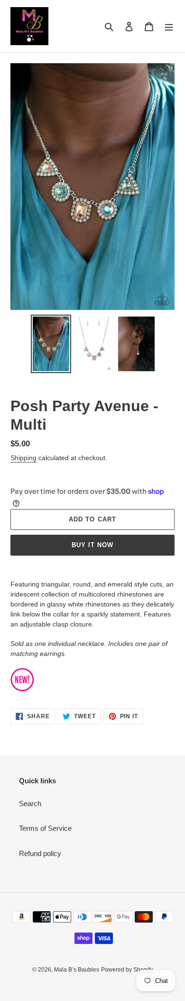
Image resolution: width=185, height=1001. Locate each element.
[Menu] (169, 26)
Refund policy (40, 853)
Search (30, 803)
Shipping (23, 458)
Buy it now (92, 545)
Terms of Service (45, 828)
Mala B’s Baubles (76, 969)
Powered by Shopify (127, 969)
